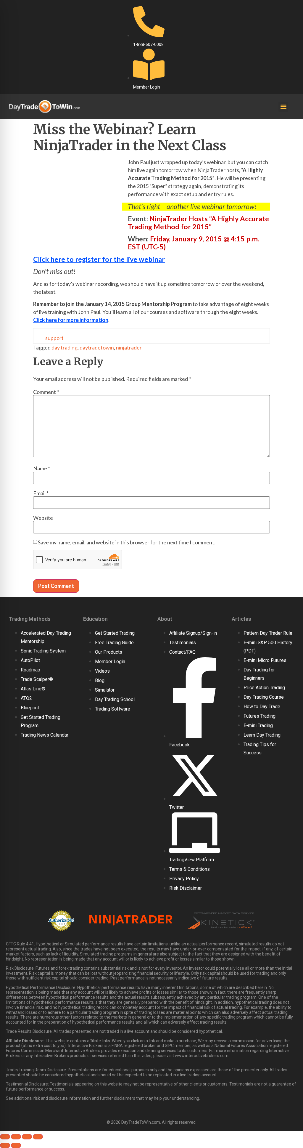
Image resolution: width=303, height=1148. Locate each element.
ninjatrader (129, 347)
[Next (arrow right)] (16, 1145)
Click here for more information (70, 320)
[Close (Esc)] (38, 1136)
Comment (46, 392)
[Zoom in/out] (5, 1136)
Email (41, 493)
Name (41, 468)
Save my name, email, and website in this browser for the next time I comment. (126, 542)
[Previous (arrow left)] (5, 1145)
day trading (64, 347)
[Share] (27, 1136)
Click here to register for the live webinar (99, 259)
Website (43, 517)
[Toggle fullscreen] (16, 1136)
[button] (283, 107)
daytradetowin (97, 347)
